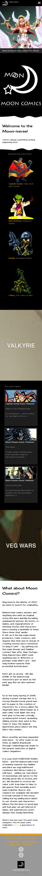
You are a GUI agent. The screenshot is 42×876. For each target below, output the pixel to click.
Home (8, 838)
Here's (16, 825)
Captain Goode (16, 184)
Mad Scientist (15, 221)
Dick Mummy (27, 844)
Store (26, 838)
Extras (20, 838)
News (14, 838)
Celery (12, 295)
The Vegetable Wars (12, 842)
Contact (33, 838)
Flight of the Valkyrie (29, 842)
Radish (12, 258)
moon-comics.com (21, 872)
